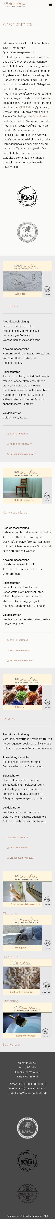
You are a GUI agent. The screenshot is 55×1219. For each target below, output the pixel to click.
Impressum (13, 1216)
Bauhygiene (11, 1044)
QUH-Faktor (26, 107)
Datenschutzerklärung (31, 1216)
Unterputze (11, 957)
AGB (46, 1216)
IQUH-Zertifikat (19, 434)
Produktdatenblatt (21, 444)
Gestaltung (11, 1001)
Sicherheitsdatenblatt (23, 454)
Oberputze (10, 913)
